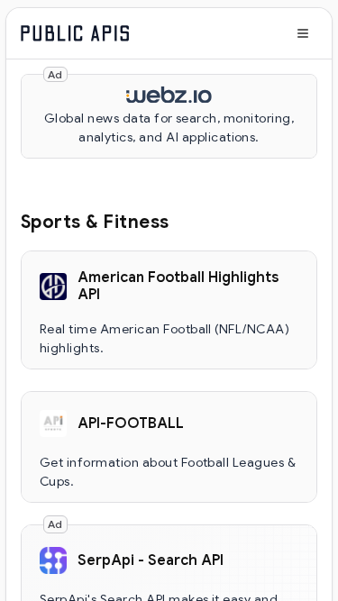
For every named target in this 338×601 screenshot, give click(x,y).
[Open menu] (302, 33)
